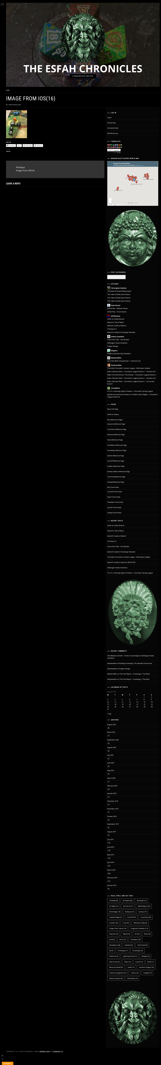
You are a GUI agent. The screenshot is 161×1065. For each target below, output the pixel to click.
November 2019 (112, 809)
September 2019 (113, 824)
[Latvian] (108, 147)
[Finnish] (115, 145)
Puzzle (139, 962)
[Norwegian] (112, 147)
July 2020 (110, 755)
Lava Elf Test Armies (114, 507)
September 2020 (113, 740)
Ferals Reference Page (115, 440)
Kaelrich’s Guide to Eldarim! (116, 326)
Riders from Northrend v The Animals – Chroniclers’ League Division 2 (131, 375)
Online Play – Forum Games (116, 312)
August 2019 (111, 832)
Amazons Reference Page (116, 424)
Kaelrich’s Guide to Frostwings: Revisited (121, 332)
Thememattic (57, 1051)
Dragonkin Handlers (139, 928)
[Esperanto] (112, 145)
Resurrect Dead (116, 967)
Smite (131, 967)
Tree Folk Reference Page (116, 477)
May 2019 (110, 855)
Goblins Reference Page (115, 456)
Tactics (135, 973)
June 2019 (110, 847)
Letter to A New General (115, 319)
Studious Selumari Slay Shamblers (119, 354)
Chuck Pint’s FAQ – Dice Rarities (118, 340)
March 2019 (111, 870)
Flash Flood (142, 945)
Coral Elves (145, 917)
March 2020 (111, 778)
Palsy (127, 962)
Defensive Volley (140, 923)
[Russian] (115, 147)
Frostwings (137, 951)
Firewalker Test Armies (115, 502)
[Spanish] (119, 147)
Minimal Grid (45, 1051)
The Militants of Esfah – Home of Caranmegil (123, 656)
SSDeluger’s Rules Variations (117, 343)
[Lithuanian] (110, 147)
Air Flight (113, 906)
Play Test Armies (113, 487)
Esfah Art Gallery (113, 414)
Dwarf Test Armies (113, 497)
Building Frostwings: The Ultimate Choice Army (135, 663)
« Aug (109, 714)
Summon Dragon (146, 967)
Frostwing (123, 951)
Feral (112, 939)
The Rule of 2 (112, 329)
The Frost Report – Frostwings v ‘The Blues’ (135, 674)
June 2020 (110, 763)
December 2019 (112, 801)
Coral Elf (131, 917)
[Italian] (121, 145)
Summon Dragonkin (117, 973)
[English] (110, 145)
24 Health (113, 901)
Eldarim (126, 934)
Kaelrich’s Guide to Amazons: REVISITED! (121, 562)
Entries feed (111, 123)
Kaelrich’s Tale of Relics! (115, 322)
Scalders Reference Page (115, 466)
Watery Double (116, 978)
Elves (147, 934)
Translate (118, 152)
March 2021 (111, 732)
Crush (126, 923)
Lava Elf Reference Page (115, 461)
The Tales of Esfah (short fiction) (118, 294)
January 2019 (111, 885)
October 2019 (112, 816)
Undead (147, 973)
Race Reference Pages (115, 420)
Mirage (146, 956)
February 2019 (112, 878)
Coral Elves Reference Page (116, 429)
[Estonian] (114, 145)
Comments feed (112, 128)
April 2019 (110, 862)
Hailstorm (113, 956)
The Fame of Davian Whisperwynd (119, 291)
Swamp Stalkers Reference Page (118, 471)
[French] (117, 145)
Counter (113, 923)
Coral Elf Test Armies (114, 492)
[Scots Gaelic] (117, 147)
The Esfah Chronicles (82, 68)
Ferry (122, 939)
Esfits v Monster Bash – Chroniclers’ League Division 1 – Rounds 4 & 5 (131, 372)
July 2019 (110, 839)
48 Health (142, 901)
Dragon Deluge (112, 346)
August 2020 (111, 747)
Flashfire (129, 945)
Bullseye (129, 912)
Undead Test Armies (114, 513)
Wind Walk (132, 978)
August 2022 (111, 725)
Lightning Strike (130, 956)
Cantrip (142, 912)
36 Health (127, 901)
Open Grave (114, 962)
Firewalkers (114, 945)
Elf (137, 934)
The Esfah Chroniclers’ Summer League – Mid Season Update (128, 368)
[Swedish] (121, 147)
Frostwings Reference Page (116, 450)
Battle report (144, 906)
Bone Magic (114, 912)
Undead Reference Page (115, 482)
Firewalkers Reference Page (117, 445)
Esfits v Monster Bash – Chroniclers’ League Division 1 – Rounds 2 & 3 (131, 378)
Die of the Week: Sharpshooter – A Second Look (124, 361)
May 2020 (110, 770)
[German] (119, 145)
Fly (111, 951)
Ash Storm (128, 906)
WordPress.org (112, 133)
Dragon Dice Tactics (117, 928)
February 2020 (112, 786)
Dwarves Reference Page (116, 435)
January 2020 (111, 793)
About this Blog (112, 409)
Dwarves (113, 934)
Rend (150, 962)
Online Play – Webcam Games (117, 308)
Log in (109, 117)
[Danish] (108, 145)
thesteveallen (14, 104)
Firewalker (136, 939)
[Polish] (114, 147)
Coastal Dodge (115, 917)
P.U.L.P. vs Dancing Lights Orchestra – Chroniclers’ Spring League (130, 391)
